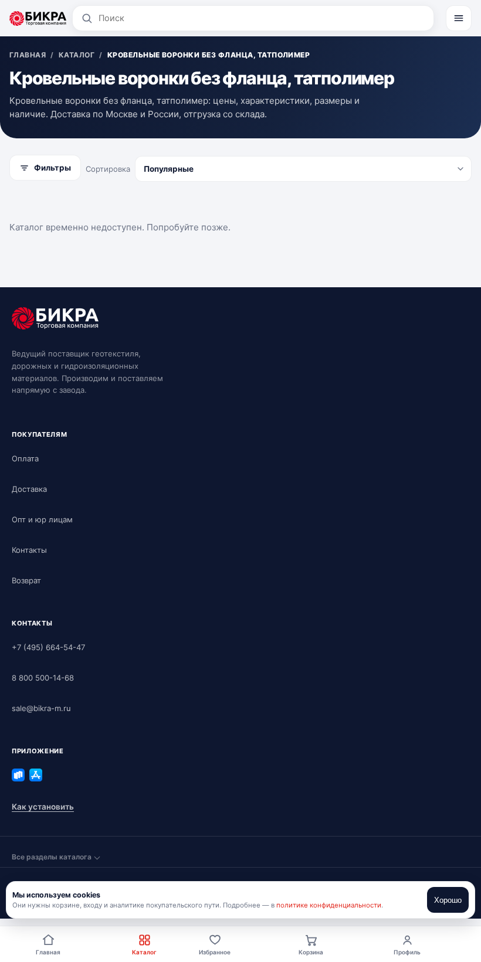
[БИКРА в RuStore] (18, 775)
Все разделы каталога (52, 856)
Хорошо (448, 900)
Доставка (29, 489)
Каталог (144, 952)
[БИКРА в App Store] (35, 775)
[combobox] (262, 18)
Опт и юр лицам (42, 519)
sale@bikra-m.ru (41, 708)
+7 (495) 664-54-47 (48, 647)
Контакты (29, 550)
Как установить (43, 806)
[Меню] (459, 18)
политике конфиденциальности (328, 905)
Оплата (25, 458)
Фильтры (52, 167)
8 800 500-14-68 (43, 677)
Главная (48, 952)
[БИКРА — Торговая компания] (37, 18)
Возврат (26, 580)
